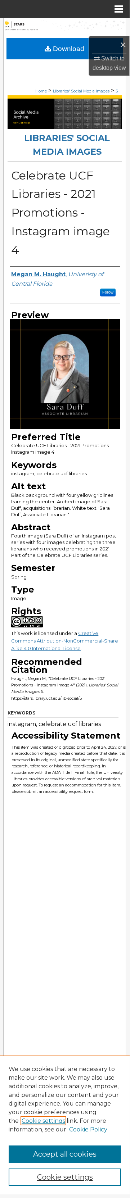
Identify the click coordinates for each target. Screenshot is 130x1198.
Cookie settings (43, 1120)
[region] (65, 1125)
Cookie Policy (88, 1129)
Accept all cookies (65, 1154)
